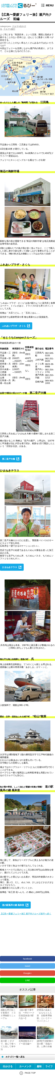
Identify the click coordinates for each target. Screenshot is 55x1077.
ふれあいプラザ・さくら (14, 326)
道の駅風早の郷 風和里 (13, 905)
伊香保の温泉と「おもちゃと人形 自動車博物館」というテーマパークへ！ (44, 1015)
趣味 (39, 1066)
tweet (27, 966)
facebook (27, 958)
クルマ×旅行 (9, 29)
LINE (27, 980)
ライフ (49, 1066)
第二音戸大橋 (8, 459)
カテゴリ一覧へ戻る (15, 1057)
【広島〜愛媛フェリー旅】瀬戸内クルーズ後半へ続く (25, 913)
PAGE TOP (30, 1073)
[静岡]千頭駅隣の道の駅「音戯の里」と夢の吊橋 (45, 1044)
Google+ (27, 973)
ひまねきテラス (9, 567)
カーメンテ (25, 1066)
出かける (8, 1066)
